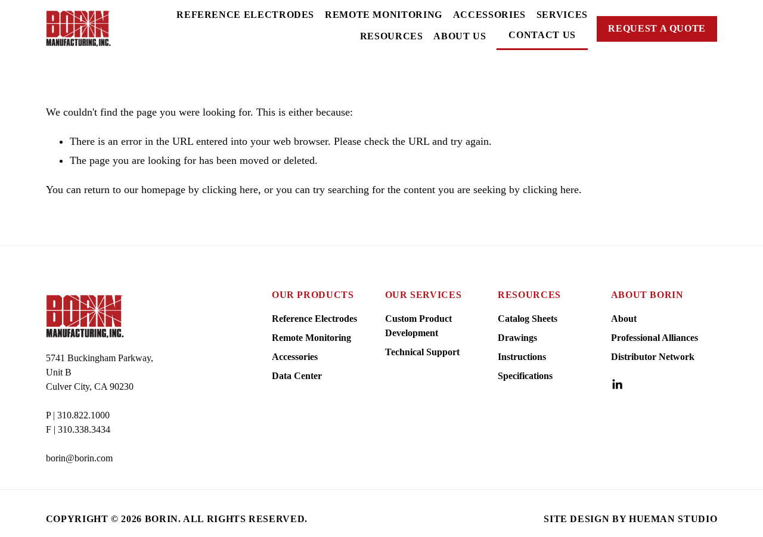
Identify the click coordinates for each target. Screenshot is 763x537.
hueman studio (673, 519)
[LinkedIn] (617, 384)
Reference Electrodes (245, 15)
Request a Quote (657, 28)
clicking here (230, 189)
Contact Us (541, 35)
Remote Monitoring (383, 15)
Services (562, 15)
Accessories (489, 15)
